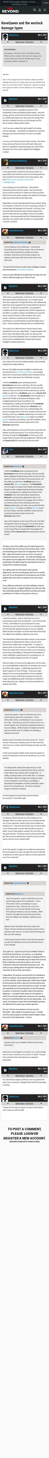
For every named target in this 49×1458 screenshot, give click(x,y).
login (28, 1134)
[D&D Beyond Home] (10, 10)
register (10, 1138)
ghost (25, 417)
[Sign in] (39, 10)
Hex (7, 74)
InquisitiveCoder (19, 883)
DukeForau (17, 466)
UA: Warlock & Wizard (25, 270)
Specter (6, 396)
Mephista (16, 710)
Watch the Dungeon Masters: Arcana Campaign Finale (19, 3)
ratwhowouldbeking (20, 242)
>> (29, 242)
